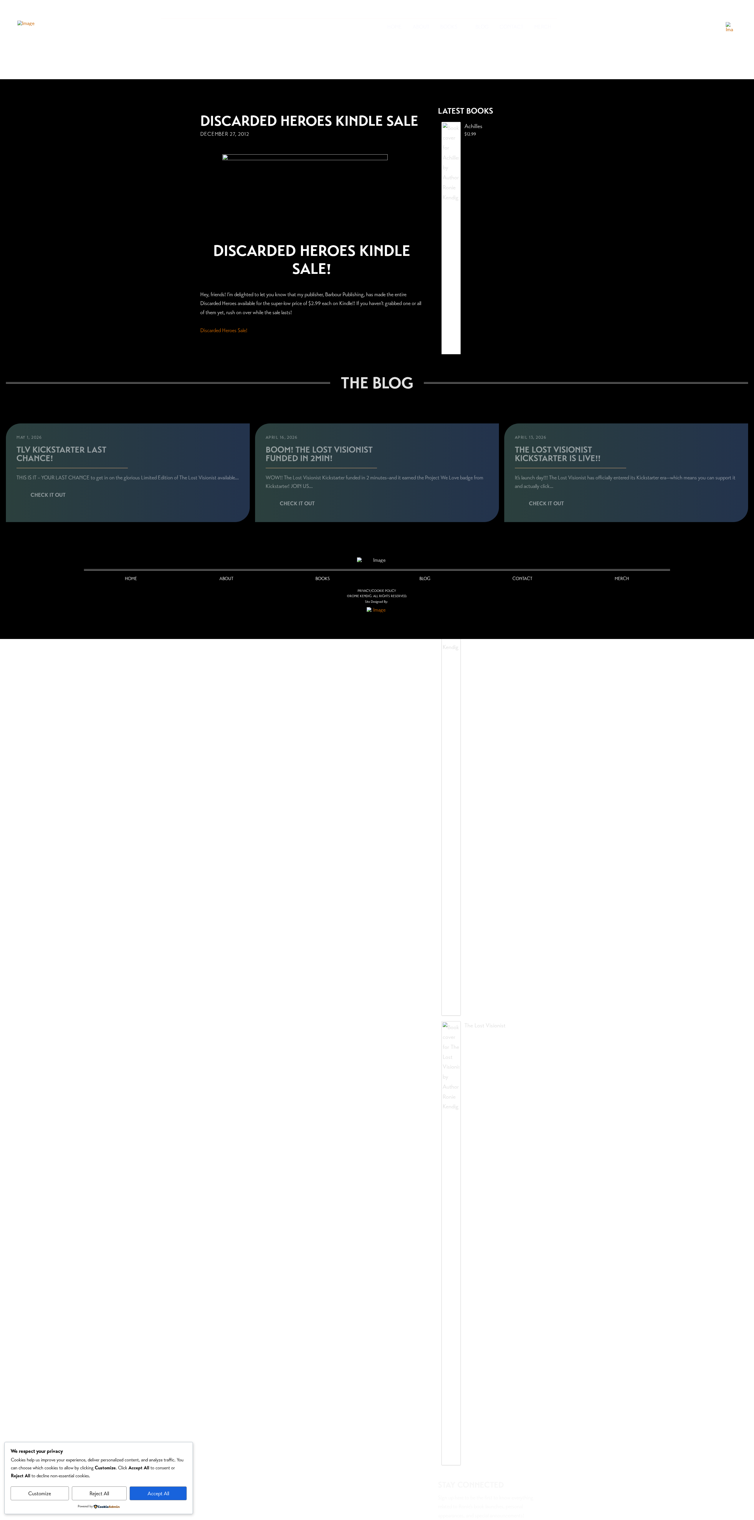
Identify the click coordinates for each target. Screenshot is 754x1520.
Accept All (158, 1493)
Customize (39, 1493)
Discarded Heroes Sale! (223, 330)
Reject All (99, 1493)
